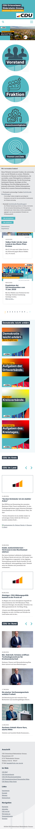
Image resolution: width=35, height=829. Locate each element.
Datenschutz (5, 226)
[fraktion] (15, 102)
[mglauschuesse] (15, 133)
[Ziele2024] (15, 164)
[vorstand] (15, 72)
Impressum (5, 228)
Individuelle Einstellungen (17, 204)
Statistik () (15, 204)
